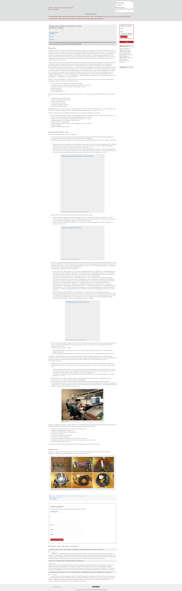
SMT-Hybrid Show (126, 56)
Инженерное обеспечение (55, 16)
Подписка (119, 5)
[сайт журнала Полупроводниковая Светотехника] (85, 587)
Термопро (121, 50)
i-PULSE (131, 57)
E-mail (122, 31)
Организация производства (69, 16)
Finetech (129, 52)
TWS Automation (122, 60)
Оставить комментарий (56, 497)
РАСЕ (127, 51)
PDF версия (51, 39)
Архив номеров (121, 7)
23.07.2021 (52, 496)
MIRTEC (124, 51)
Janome (120, 59)
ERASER (125, 54)
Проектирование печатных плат (102, 16)
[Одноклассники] (53, 499)
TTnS (124, 62)
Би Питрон (121, 62)
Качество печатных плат (83, 18)
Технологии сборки (53, 18)
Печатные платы (118, 16)
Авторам (51, 7)
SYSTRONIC (126, 48)
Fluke (129, 48)
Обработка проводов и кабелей (65, 496)
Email (52, 529)
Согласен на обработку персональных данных (126, 34)
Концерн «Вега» (124, 52)
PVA (123, 54)
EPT (130, 51)
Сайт (51, 534)
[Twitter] (52, 499)
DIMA (129, 51)
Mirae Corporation (127, 50)
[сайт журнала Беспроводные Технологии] (96, 587)
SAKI (123, 48)
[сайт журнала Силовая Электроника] (65, 587)
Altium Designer (123, 57)
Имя (122, 28)
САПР (112, 16)
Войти (50, 9)
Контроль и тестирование (83, 16)
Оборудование (127, 16)
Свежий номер (120, 2)
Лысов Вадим (52, 33)
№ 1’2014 (51, 36)
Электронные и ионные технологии (68, 18)
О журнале (61, 7)
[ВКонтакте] (50, 499)
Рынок (92, 16)
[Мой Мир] (55, 499)
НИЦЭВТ (121, 51)
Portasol (120, 54)
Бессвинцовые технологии (96, 18)
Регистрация (55, 9)
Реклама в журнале (68, 7)
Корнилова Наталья (53, 32)
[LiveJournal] (56, 499)
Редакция (55, 7)
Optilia (129, 57)
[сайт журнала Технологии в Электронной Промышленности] (75, 587)
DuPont (126, 59)
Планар (120, 48)
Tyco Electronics (130, 54)
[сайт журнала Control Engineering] (106, 587)
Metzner (120, 56)
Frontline (127, 60)
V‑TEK (123, 59)
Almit (120, 52)
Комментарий (54, 511)
